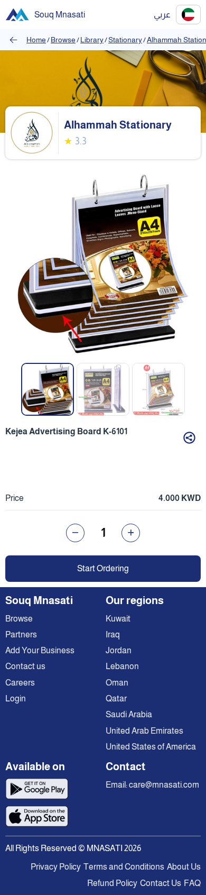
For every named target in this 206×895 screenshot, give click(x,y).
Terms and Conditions (123, 866)
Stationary (125, 39)
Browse (63, 39)
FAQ (192, 883)
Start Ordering (103, 568)
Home (36, 39)
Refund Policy (112, 883)
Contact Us (160, 883)
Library (92, 39)
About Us (184, 866)
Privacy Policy (56, 866)
